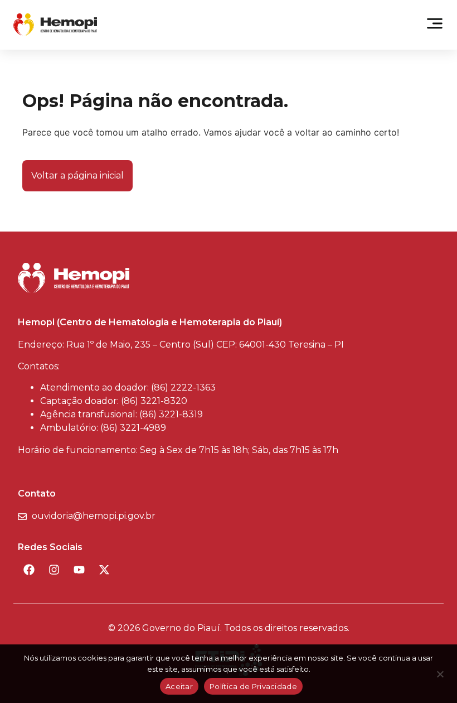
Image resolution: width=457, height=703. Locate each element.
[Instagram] (54, 569)
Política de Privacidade (253, 686)
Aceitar (179, 686)
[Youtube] (79, 569)
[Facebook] (29, 569)
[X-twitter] (104, 569)
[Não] (440, 677)
